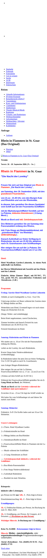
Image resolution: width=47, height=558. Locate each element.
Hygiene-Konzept (13, 97)
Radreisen (10, 112)
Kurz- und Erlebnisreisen (16, 103)
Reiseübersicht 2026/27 (15, 99)
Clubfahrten (10, 105)
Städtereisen (11, 108)
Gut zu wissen (11, 76)
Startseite (9, 69)
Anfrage (9, 135)
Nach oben (5, 548)
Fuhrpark (9, 71)
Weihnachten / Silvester (15, 121)
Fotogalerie (10, 74)
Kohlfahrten (11, 126)
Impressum (10, 83)
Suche (8, 78)
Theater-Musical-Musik (15, 110)
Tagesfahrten (11, 101)
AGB (8, 80)
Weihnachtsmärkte (13, 117)
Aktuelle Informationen (15, 94)
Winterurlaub (11, 123)
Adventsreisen (11, 119)
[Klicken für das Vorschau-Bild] (20, 156)
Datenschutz (11, 85)
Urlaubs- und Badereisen (16, 114)
